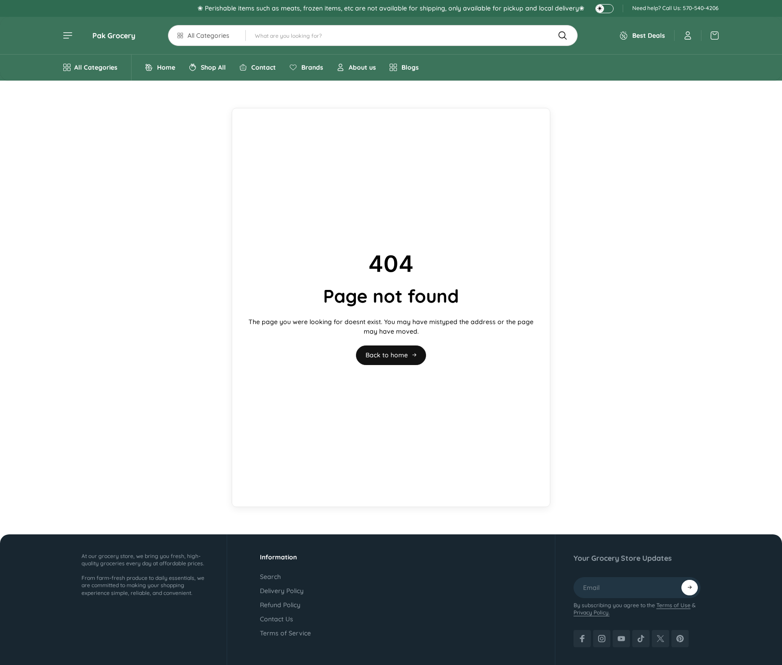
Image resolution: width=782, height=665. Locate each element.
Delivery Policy (282, 591)
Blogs (410, 67)
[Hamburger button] (68, 35)
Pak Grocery (113, 35)
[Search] (562, 35)
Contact (263, 67)
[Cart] (710, 35)
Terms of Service (285, 633)
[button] (689, 587)
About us (362, 67)
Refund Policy (280, 605)
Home (166, 67)
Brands (312, 67)
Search (270, 577)
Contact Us (276, 619)
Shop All (213, 67)
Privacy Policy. (591, 612)
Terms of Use (673, 605)
